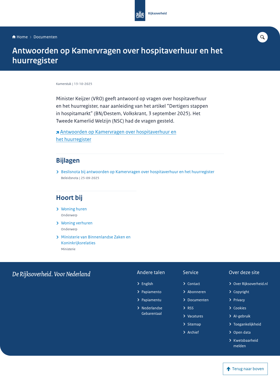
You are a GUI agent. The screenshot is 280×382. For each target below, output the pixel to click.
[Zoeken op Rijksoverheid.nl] (262, 37)
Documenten (45, 37)
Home (22, 37)
